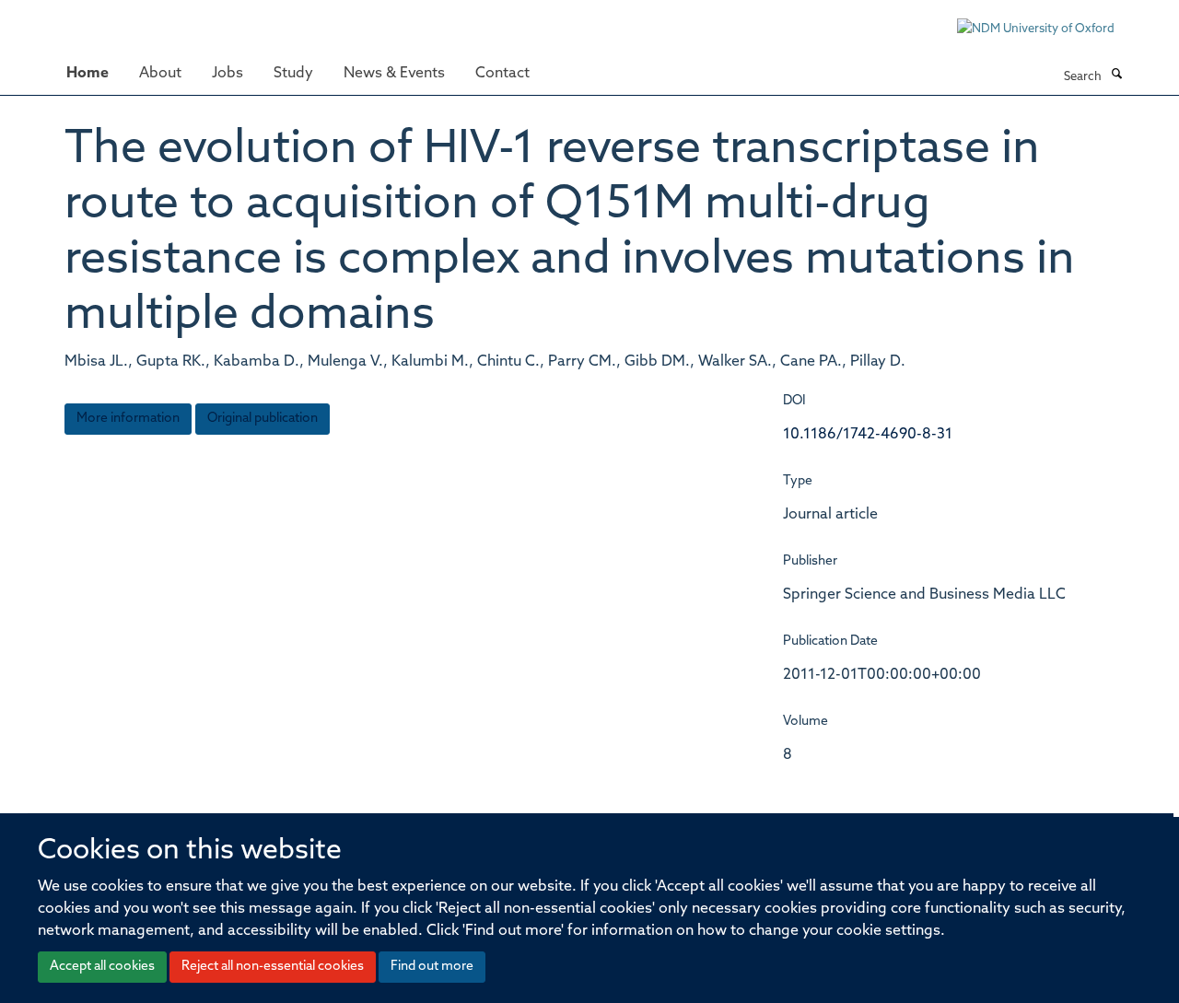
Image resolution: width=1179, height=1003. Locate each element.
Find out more (432, 967)
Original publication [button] (262, 419)
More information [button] (128, 419)
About (160, 73)
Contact (502, 73)
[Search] (1116, 75)
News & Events (394, 73)
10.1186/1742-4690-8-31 (867, 434)
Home (87, 73)
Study (293, 73)
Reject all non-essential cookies (272, 967)
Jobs (227, 73)
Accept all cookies (102, 967)
